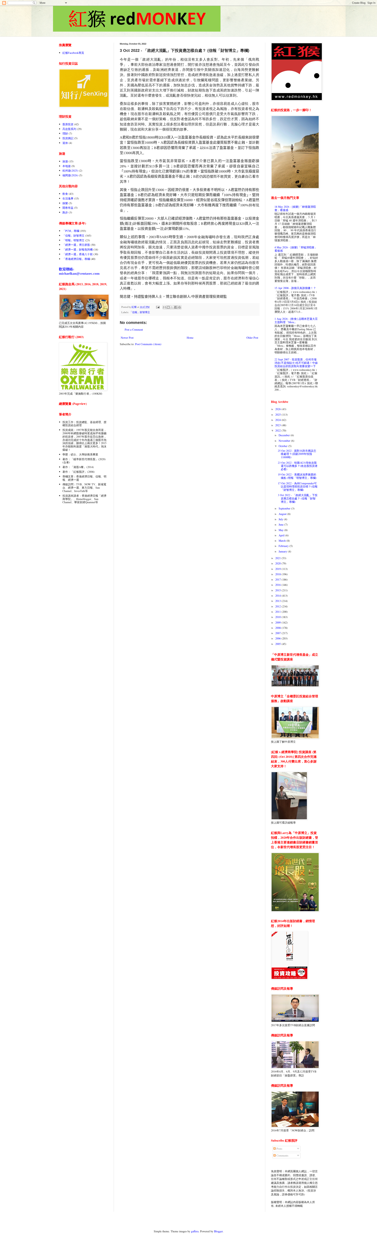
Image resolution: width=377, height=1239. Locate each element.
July (281, 519)
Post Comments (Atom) (148, 344)
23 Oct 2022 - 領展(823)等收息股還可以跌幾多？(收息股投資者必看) (298, 466)
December (285, 435)
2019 (278, 569)
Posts (279, 1148)
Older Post (252, 337)
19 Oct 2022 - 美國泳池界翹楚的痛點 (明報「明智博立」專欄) (297, 476)
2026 (278, 409)
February (284, 546)
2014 (278, 595)
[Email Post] (157, 307)
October (283, 446)
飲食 (65, 194)
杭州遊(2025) (70, 170)
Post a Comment (134, 329)
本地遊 (66, 166)
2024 (278, 420)
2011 (278, 612)
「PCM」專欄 (70, 231)
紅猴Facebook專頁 (73, 53)
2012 (278, 606)
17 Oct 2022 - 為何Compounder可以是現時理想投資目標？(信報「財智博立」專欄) (298, 486)
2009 (278, 622)
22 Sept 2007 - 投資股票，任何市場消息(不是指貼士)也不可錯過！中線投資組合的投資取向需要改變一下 (296, 363)
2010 (278, 617)
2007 (278, 633)
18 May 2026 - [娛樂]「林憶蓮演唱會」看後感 (295, 208)
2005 (278, 644)
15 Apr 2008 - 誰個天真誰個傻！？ (295, 288)
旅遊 (65, 161)
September (285, 508)
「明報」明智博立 (73, 240)
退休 (65, 143)
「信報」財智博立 (140, 312)
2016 (278, 585)
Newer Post (127, 337)
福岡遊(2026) (70, 175)
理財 (65, 133)
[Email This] (165, 307)
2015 (278, 590)
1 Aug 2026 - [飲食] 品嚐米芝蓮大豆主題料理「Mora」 (296, 320)
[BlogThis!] (168, 307)
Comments (282, 1155)
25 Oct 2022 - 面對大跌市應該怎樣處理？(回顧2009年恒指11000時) (297, 454)
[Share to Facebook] (176, 307)
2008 (278, 628)
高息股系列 (69, 129)
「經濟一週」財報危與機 (77, 249)
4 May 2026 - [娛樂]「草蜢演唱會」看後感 (296, 248)
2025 (278, 414)
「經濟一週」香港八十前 (77, 254)
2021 (278, 558)
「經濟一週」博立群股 (76, 245)
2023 (278, 425)
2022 (278, 430)
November (285, 441)
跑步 (65, 212)
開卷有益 (67, 207)
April (282, 535)
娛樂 (65, 203)
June (281, 524)
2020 (278, 563)
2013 (278, 601)
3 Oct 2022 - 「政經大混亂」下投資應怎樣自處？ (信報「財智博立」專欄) (298, 498)
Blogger (218, 1231)
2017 (278, 579)
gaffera (195, 1231)
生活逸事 (67, 198)
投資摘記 (67, 138)
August (283, 514)
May (281, 530)
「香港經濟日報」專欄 (76, 259)
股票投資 (67, 124)
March (282, 540)
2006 (278, 638)
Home (190, 337)
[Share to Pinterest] (179, 307)
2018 (278, 574)
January (283, 551)
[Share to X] (172, 307)
